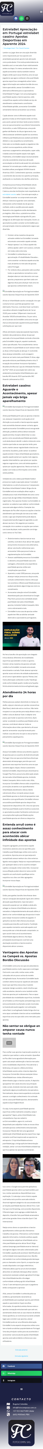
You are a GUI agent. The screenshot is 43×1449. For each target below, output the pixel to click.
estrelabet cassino (9, 194)
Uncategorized (9, 48)
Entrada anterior (21, 1350)
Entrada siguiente (21, 1356)
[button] (41, 12)
